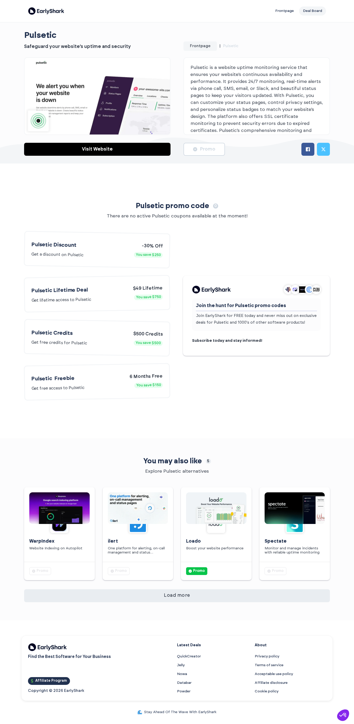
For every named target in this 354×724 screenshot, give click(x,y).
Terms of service (269, 665)
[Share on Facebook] (307, 149)
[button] (343, 715)
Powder (183, 691)
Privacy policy (267, 656)
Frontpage (284, 11)
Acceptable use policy (274, 674)
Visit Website (97, 149)
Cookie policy (267, 691)
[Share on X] (323, 149)
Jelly (181, 665)
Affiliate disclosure (271, 683)
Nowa (182, 674)
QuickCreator (189, 656)
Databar (184, 683)
